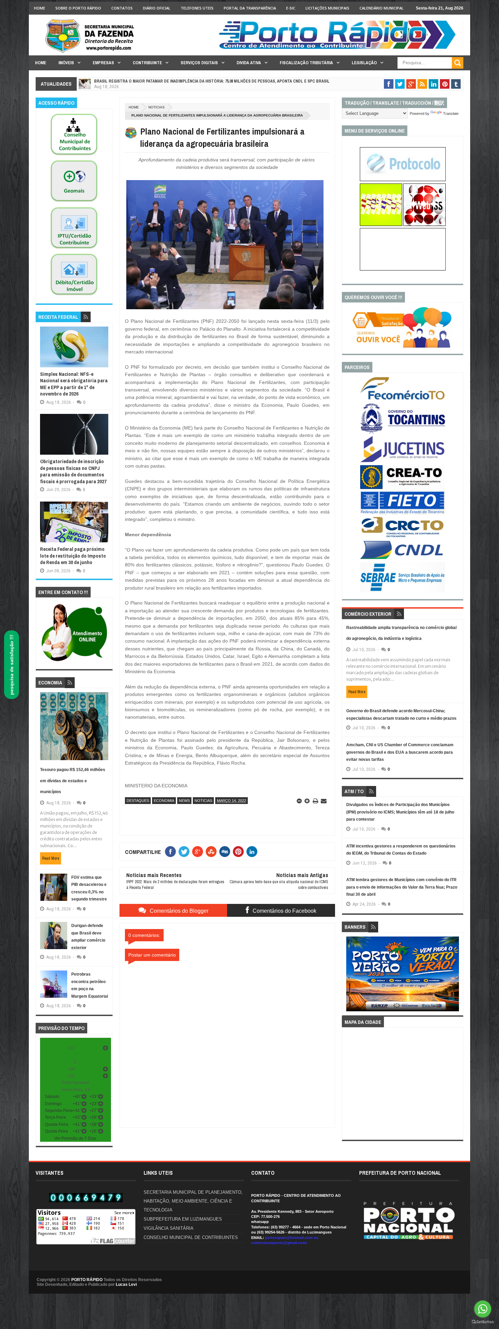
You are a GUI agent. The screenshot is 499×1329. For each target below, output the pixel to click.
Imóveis (66, 63)
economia (164, 801)
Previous (350, 976)
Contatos (122, 8)
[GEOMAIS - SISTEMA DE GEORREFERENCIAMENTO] (74, 202)
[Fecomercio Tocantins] (402, 399)
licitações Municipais (327, 8)
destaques (138, 801)
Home (39, 8)
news (184, 801)
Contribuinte (147, 63)
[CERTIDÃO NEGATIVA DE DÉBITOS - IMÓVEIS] (74, 295)
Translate (451, 113)
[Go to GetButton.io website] (483, 1322)
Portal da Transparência (250, 8)
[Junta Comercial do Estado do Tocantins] (402, 461)
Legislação (364, 63)
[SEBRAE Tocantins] (402, 591)
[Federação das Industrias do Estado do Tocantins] (402, 513)
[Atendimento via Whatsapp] (74, 661)
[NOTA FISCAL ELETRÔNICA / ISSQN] (424, 224)
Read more (50, 858)
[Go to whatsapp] (482, 1308)
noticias (156, 107)
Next (455, 976)
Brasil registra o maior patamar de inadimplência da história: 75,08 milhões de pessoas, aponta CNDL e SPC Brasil (212, 81)
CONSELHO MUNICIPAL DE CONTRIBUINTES (191, 1237)
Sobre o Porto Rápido (78, 8)
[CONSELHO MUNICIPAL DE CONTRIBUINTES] (74, 155)
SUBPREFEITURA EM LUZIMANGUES (183, 1219)
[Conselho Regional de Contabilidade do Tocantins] (402, 536)
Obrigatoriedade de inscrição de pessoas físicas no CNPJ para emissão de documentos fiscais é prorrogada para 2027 (73, 471)
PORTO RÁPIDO (87, 1279)
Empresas (103, 63)
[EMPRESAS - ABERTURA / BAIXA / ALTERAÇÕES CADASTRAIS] (403, 269)
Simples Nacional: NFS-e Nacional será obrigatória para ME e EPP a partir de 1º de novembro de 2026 (74, 384)
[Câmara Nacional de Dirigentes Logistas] (402, 558)
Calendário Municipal (381, 8)
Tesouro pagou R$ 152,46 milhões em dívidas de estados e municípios (72, 780)
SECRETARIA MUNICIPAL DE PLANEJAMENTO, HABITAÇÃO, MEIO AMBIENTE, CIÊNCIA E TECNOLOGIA (193, 1201)
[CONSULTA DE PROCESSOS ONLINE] (403, 179)
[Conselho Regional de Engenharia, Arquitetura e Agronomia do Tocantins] (402, 487)
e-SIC (290, 8)
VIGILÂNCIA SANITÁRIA (168, 1228)
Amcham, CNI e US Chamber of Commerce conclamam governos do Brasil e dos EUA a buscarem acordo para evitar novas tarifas (400, 752)
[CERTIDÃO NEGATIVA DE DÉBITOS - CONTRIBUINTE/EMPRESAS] (74, 249)
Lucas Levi (126, 1284)
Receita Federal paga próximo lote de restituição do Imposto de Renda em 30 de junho (73, 555)
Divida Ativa (249, 63)
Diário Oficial (156, 8)
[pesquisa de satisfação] (403, 346)
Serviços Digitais (199, 63)
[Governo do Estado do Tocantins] (402, 432)
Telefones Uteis (197, 8)
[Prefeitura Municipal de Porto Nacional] (339, 49)
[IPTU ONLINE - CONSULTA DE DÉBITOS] (381, 224)
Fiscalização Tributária (306, 63)
